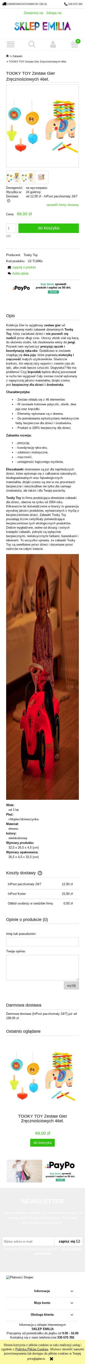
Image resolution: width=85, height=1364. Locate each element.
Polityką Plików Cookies (31, 1349)
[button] (10, 44)
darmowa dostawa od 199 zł (27, 4)
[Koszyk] (74, 44)
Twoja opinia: (16, 951)
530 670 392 (75, 4)
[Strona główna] (42, 25)
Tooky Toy (31, 255)
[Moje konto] (53, 44)
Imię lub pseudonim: (21, 934)
